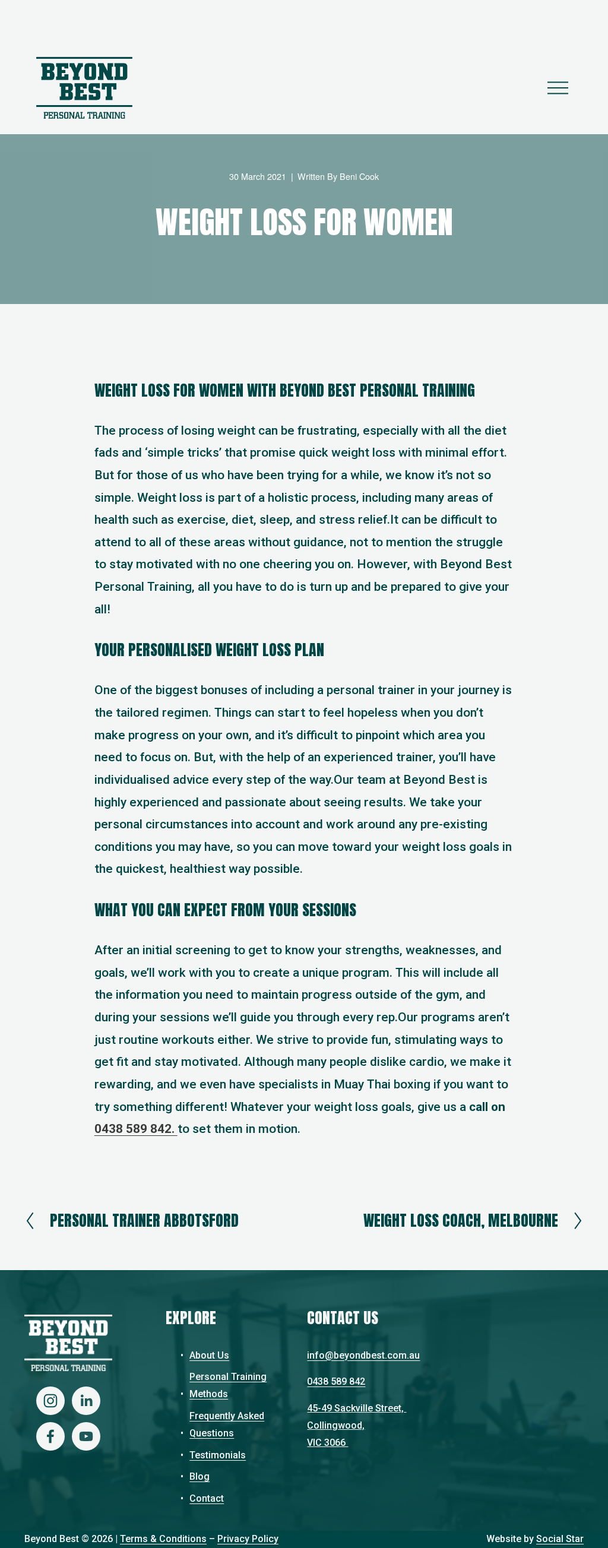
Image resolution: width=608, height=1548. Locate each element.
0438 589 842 (336, 1381)
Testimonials (217, 1455)
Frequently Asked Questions (226, 1424)
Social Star (560, 1538)
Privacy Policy (247, 1538)
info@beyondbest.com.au (363, 1355)
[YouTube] (86, 1436)
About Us (209, 1355)
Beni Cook (359, 176)
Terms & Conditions (163, 1538)
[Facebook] (50, 1436)
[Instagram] (50, 1400)
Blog (199, 1476)
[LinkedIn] (86, 1400)
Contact (206, 1498)
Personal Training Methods (228, 1385)
